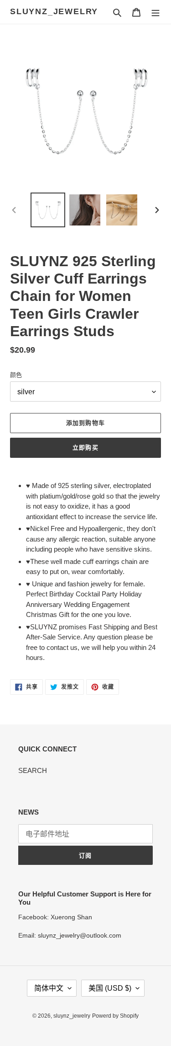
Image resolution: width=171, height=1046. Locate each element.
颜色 (16, 374)
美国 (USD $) (109, 988)
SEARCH (32, 770)
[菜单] (155, 12)
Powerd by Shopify (115, 1016)
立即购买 (85, 447)
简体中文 (48, 988)
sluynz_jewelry (54, 11)
